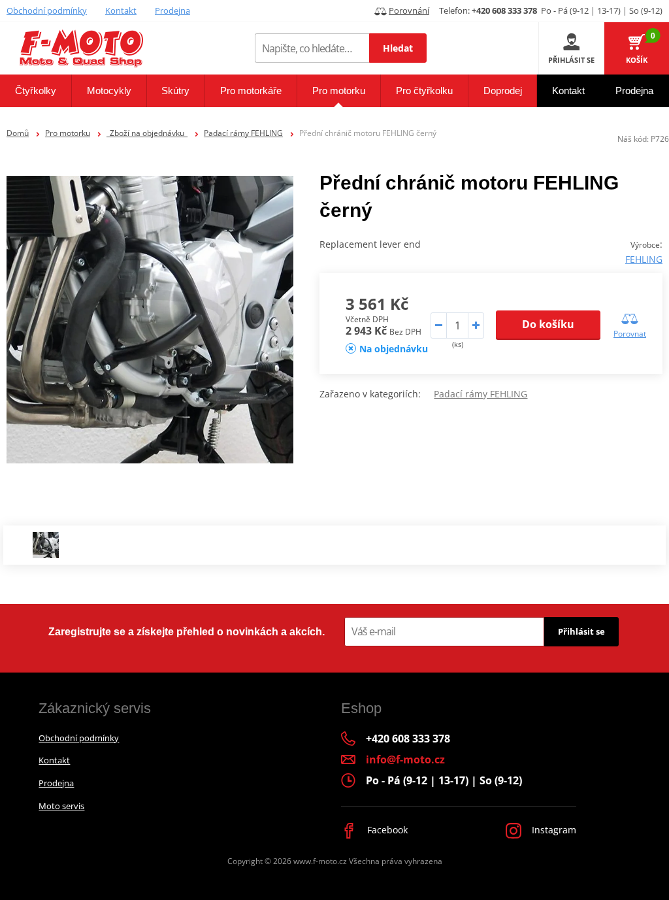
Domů (18, 133)
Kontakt (121, 10)
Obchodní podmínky (47, 10)
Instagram (552, 830)
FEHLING (643, 259)
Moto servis (61, 806)
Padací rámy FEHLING (243, 133)
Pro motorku (67, 133)
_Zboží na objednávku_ (147, 133)
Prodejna (172, 10)
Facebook (386, 830)
